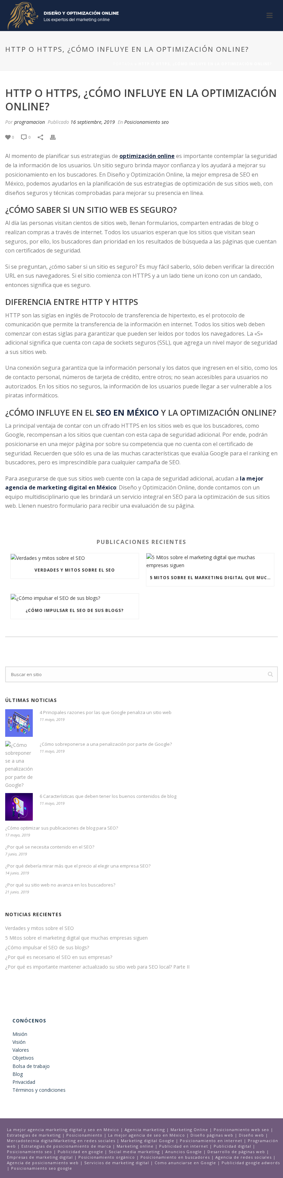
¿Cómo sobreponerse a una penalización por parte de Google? (106, 744)
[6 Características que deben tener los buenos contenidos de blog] (19, 807)
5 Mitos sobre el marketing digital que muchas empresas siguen (212, 578)
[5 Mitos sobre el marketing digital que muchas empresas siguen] (210, 561)
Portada (123, 63)
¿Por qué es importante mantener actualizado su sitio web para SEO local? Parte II (97, 967)
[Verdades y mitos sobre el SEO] (75, 557)
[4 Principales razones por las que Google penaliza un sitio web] (19, 723)
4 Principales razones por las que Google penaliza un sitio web (106, 712)
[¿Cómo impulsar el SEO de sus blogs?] (75, 598)
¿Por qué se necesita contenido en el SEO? (49, 847)
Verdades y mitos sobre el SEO (75, 570)
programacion (29, 122)
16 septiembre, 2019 (92, 122)
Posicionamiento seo (146, 122)
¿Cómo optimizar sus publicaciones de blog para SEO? (61, 828)
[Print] (56, 137)
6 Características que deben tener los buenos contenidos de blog (108, 796)
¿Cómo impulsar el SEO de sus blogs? (75, 610)
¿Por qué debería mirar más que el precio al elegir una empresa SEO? (77, 866)
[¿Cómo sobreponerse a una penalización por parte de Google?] (19, 765)
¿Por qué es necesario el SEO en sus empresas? (58, 957)
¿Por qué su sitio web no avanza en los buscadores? (60, 885)
